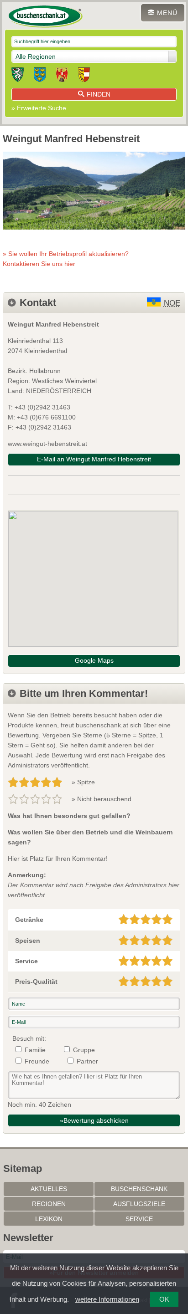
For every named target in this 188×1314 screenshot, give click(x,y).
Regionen (49, 1203)
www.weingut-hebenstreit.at (47, 443)
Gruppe (84, 1049)
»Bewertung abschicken (94, 1120)
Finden (98, 94)
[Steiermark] (17, 76)
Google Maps (94, 660)
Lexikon (49, 1218)
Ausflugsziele (139, 1203)
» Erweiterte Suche (38, 108)
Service (139, 1218)
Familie (35, 1049)
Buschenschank (139, 1188)
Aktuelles (49, 1188)
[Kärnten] (84, 76)
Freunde (37, 1061)
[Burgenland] (62, 76)
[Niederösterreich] (40, 76)
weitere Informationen (107, 1299)
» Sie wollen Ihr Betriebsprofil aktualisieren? (66, 258)
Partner (87, 1061)
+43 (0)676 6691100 (46, 417)
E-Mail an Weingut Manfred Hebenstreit (94, 459)
